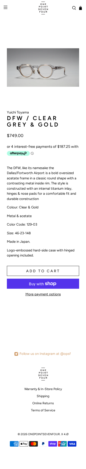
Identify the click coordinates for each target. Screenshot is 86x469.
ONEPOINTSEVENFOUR (44, 434)
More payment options (43, 294)
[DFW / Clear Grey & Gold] (43, 67)
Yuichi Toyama (18, 112)
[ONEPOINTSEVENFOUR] (43, 8)
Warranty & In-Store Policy (43, 389)
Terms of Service (43, 410)
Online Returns (43, 403)
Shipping (43, 396)
